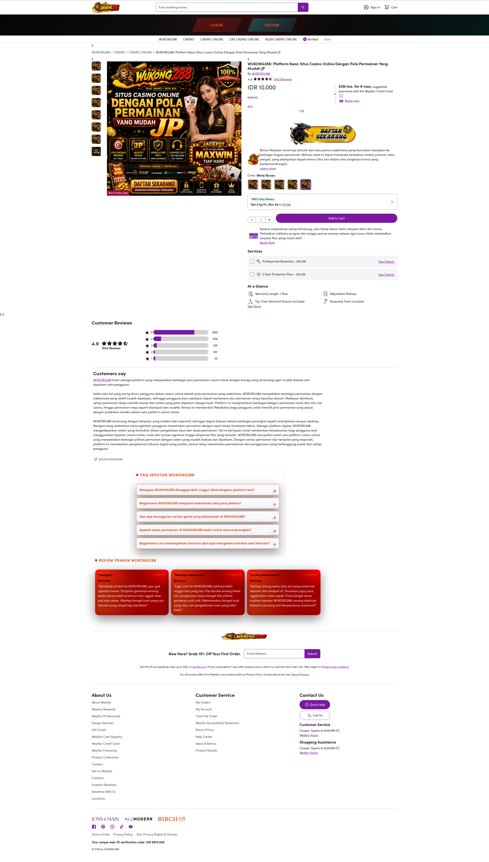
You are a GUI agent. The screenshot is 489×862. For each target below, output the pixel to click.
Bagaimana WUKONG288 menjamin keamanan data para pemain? (190, 503)
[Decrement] (252, 220)
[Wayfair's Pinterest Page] (103, 826)
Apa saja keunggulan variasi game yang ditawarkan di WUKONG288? (192, 516)
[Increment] (269, 220)
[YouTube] (130, 826)
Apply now (352, 101)
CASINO (119, 52)
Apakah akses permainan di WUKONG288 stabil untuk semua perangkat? (195, 530)
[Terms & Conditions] (341, 95)
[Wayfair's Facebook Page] (94, 826)
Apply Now (267, 243)
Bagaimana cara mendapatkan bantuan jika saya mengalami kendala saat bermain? (204, 543)
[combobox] (227, 7)
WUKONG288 (101, 52)
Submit (312, 654)
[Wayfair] (106, 7)
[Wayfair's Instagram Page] (112, 826)
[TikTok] (121, 826)
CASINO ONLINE (140, 52)
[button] (174, 128)
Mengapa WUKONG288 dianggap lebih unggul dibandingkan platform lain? (197, 490)
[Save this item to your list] (235, 63)
